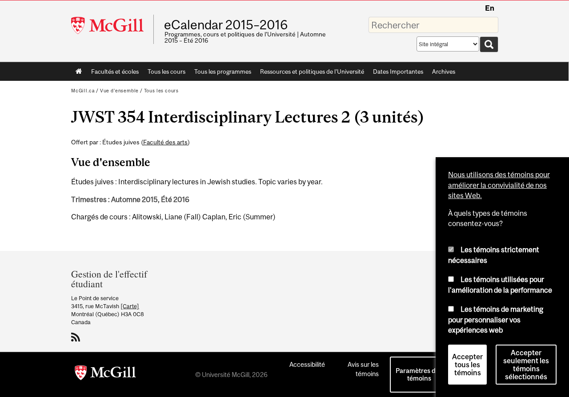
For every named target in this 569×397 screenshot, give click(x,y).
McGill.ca (83, 90)
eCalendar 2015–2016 (226, 25)
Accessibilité (307, 364)
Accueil (79, 71)
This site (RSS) (77, 337)
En (489, 8)
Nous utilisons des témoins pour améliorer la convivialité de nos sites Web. (499, 185)
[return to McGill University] (105, 374)
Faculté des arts (165, 142)
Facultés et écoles (113, 73)
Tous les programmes (222, 71)
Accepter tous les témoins (467, 365)
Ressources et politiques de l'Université (312, 71)
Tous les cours (166, 71)
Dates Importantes (398, 71)
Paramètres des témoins (419, 374)
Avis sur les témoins (363, 369)
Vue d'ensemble (119, 90)
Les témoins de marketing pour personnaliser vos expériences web (495, 319)
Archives (443, 71)
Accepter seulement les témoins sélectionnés (526, 365)
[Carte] (129, 306)
